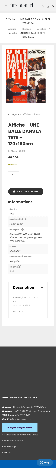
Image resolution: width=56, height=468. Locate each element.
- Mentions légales (12, 440)
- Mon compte (10, 446)
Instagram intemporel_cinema (19, 427)
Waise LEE (20, 240)
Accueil (12, 28)
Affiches (41, 28)
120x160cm (15, 251)
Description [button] (23, 287)
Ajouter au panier (27, 191)
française (14, 261)
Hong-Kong (15, 223)
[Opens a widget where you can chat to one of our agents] (45, 463)
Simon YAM (15, 237)
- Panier (6, 452)
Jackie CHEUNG (18, 234)
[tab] (28, 287)
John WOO (34, 234)
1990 (11, 213)
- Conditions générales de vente (20, 434)
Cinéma (26, 28)
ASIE (11, 271)
